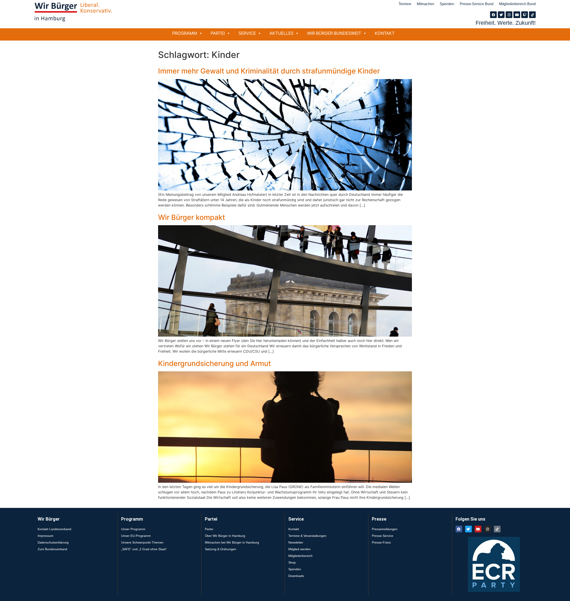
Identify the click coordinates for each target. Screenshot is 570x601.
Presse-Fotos (381, 542)
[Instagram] (509, 14)
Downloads (296, 576)
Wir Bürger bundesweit (334, 33)
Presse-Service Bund (476, 4)
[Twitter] (501, 14)
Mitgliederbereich (300, 556)
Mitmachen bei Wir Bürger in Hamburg (232, 542)
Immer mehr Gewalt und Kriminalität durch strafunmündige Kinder (269, 71)
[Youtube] (516, 14)
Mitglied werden (299, 549)
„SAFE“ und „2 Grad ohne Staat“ (144, 549)
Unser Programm (133, 529)
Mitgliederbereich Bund (517, 4)
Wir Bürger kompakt (191, 217)
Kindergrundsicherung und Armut (214, 363)
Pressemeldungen (384, 529)
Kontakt (385, 33)
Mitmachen (425, 4)
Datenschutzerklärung (53, 542)
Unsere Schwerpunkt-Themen (142, 542)
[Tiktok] (532, 14)
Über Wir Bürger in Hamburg (225, 536)
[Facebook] (493, 14)
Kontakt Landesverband (54, 529)
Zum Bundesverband (52, 549)
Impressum (45, 536)
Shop (292, 562)
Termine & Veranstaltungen (307, 536)
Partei (218, 33)
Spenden (447, 4)
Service (247, 33)
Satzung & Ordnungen (220, 549)
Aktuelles (281, 33)
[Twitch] (524, 14)
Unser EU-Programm (136, 536)
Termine (405, 4)
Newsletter (295, 542)
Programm (184, 33)
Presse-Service (382, 536)
